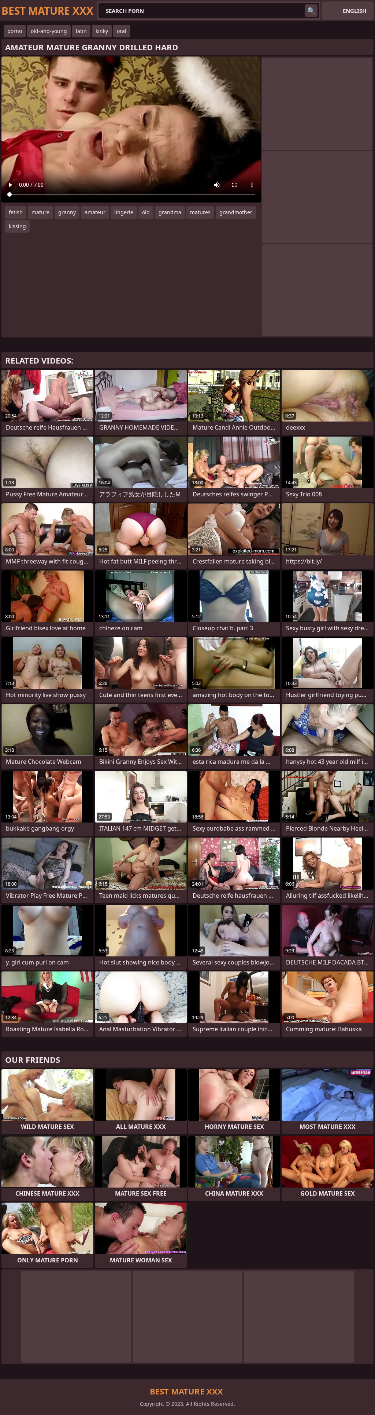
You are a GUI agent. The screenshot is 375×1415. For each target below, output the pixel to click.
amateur (95, 212)
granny (67, 212)
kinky (102, 31)
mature (40, 212)
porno (14, 31)
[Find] (311, 10)
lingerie (123, 212)
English (354, 10)
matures (200, 212)
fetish (16, 212)
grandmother (235, 212)
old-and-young (49, 31)
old (146, 212)
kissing (17, 226)
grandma (170, 212)
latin (81, 31)
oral (121, 31)
